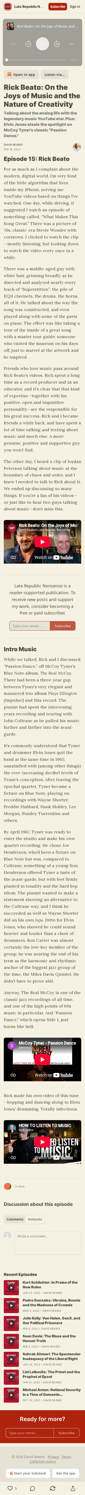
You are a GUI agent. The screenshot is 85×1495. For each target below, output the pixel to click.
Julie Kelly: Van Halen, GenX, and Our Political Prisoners (51, 1320)
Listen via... (55, 74)
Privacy (53, 1456)
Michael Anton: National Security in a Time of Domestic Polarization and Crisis (52, 1392)
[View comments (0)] (32, 1488)
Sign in (75, 6)
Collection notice (43, 1461)
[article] (42, 1287)
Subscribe (57, 6)
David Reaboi (13, 144)
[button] (14, 44)
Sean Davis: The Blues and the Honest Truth (49, 1338)
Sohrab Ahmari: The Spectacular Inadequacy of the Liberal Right (52, 1356)
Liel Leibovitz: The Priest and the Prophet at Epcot (51, 1374)
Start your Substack (30, 1473)
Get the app (65, 1473)
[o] (11, 1287)
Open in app (24, 74)
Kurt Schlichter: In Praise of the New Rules (50, 1284)
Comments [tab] (15, 1219)
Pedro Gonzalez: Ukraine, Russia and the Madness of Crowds (51, 1302)
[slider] (36, 59)
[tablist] (24, 1219)
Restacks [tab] (35, 1219)
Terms (66, 1456)
